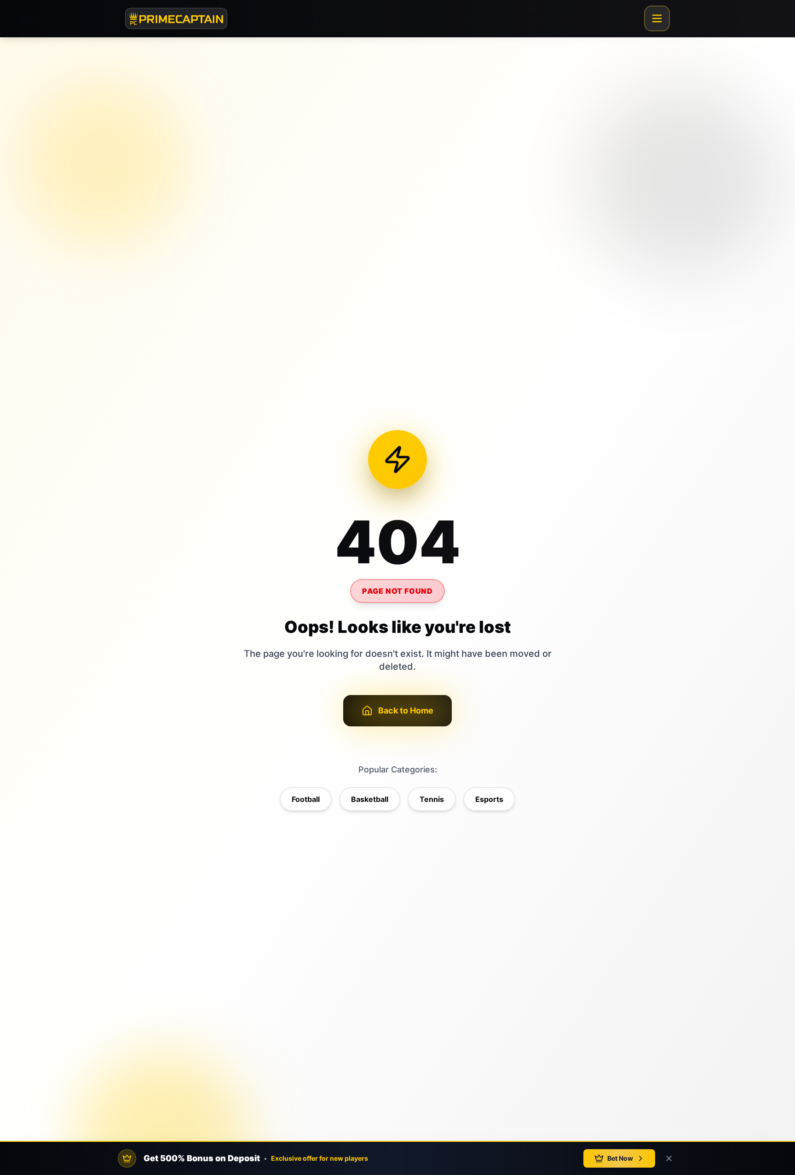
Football (306, 799)
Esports (489, 799)
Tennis (432, 799)
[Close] (669, 1158)
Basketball (369, 799)
